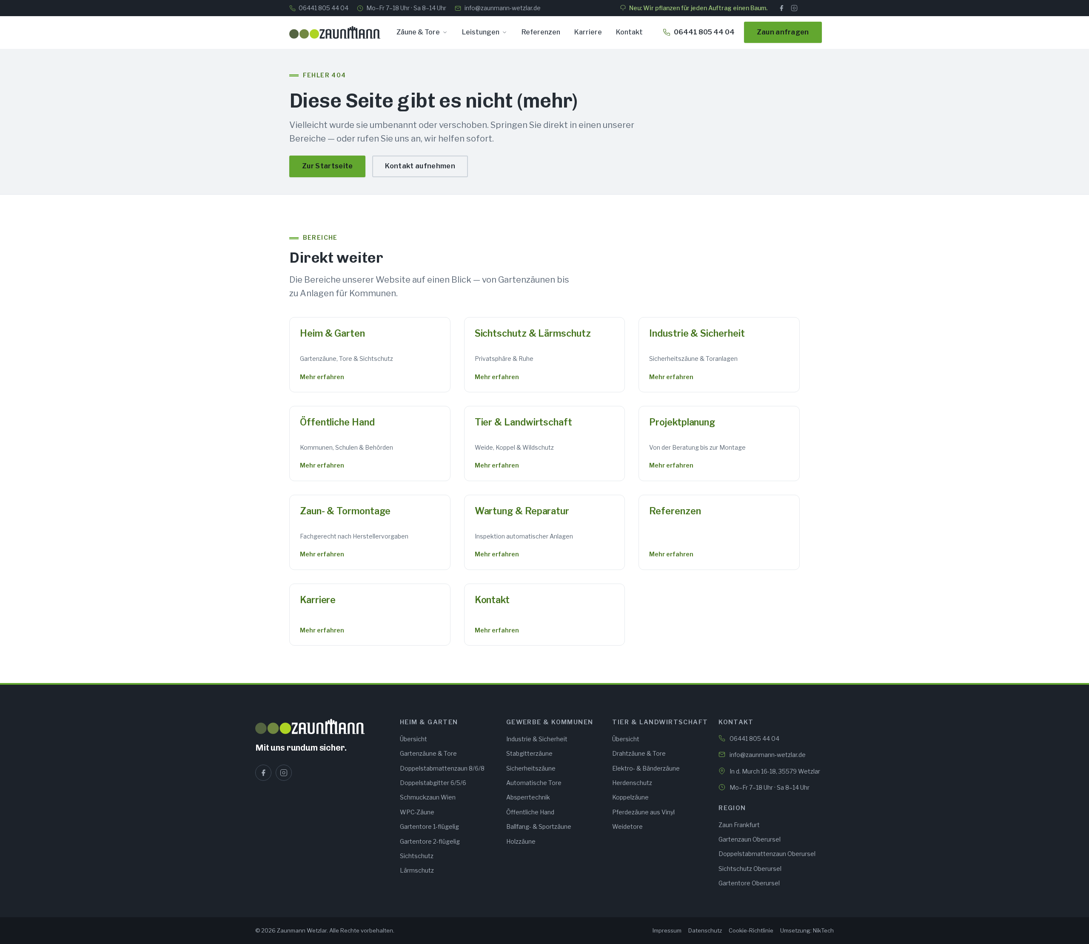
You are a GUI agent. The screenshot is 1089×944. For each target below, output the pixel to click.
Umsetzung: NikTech (807, 930)
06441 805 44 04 (323, 7)
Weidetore (627, 826)
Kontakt (629, 32)
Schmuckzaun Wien (428, 797)
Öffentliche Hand (337, 422)
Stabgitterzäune (529, 753)
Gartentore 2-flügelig (430, 841)
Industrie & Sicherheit (696, 333)
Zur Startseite (327, 166)
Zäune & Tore (418, 32)
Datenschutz (705, 930)
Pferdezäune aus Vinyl (643, 812)
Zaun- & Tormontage (345, 510)
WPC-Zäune (417, 812)
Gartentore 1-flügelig (429, 826)
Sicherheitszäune (531, 768)
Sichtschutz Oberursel (749, 868)
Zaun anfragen (783, 32)
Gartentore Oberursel (749, 883)
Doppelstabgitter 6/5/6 (433, 782)
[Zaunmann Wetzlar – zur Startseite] (334, 32)
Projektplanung (682, 422)
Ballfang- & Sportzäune (538, 826)
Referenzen (541, 32)
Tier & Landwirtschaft (523, 422)
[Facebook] (781, 8)
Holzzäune (521, 841)
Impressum (667, 930)
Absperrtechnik (528, 797)
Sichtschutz (416, 855)
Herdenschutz (632, 782)
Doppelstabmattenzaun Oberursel (766, 853)
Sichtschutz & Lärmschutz (533, 333)
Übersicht (413, 739)
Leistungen (480, 32)
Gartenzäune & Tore (428, 753)
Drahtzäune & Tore (639, 753)
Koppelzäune (630, 797)
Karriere (588, 32)
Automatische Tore (534, 782)
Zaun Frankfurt (739, 824)
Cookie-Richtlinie (751, 930)
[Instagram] (794, 8)
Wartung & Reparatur (522, 510)
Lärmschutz (417, 870)
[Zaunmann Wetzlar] (322, 726)
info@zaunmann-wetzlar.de (502, 7)
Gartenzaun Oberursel (749, 839)
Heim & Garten (332, 333)
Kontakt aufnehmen (420, 166)
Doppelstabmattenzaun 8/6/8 (442, 768)
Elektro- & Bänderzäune (646, 768)
